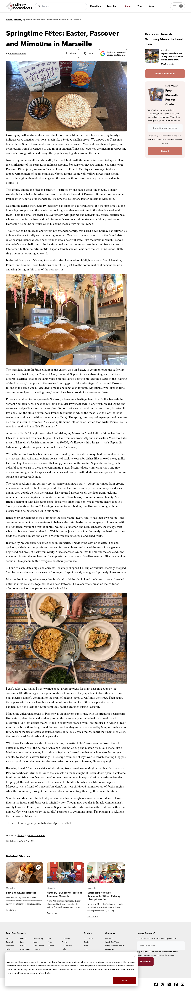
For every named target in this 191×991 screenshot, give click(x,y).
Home (9, 19)
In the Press (109, 949)
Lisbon (23, 945)
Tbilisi (64, 942)
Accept (124, 980)
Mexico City (38, 938)
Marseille (95, 6)
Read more (11, 910)
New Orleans (39, 945)
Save (91, 53)
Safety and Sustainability (115, 945)
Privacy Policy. (44, 973)
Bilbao (8, 949)
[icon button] (38, 867)
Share (73, 53)
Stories (128, 6)
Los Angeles (25, 949)
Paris (49, 938)
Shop (151, 6)
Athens (9, 938)
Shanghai (66, 938)
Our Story (109, 938)
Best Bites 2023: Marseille (21, 892)
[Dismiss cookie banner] (135, 956)
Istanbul (23, 938)
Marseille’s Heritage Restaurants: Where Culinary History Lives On (103, 896)
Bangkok (9, 942)
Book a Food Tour (165, 73)
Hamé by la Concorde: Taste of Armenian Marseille (64, 894)
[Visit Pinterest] (175, 984)
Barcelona (10, 945)
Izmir (22, 942)
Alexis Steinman (17, 53)
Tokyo (64, 949)
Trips (140, 6)
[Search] (39, 6)
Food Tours (113, 6)
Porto (50, 942)
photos (20, 835)
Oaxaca (36, 949)
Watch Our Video (112, 942)
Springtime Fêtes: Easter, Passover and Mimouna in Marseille (52, 19)
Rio (49, 949)
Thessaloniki (67, 945)
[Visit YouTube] (182, 984)
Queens (51, 945)
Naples (36, 942)
